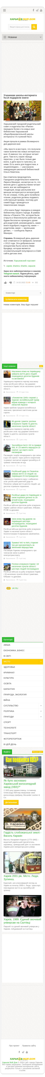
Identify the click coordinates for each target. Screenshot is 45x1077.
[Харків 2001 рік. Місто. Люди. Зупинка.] (22, 862)
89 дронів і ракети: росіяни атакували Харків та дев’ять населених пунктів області (24, 423)
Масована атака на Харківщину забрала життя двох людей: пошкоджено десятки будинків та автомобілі (26, 375)
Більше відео (37, 752)
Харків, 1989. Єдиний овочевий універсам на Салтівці (22, 921)
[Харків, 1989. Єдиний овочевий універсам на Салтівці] (22, 905)
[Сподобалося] (5, 282)
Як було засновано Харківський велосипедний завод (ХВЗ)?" (20, 783)
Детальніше (11, 802)
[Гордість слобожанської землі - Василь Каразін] (22, 819)
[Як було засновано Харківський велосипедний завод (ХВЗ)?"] (22, 767)
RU (16, 588)
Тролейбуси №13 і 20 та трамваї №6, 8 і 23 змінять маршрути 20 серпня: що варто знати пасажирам (26, 448)
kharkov (16, 266)
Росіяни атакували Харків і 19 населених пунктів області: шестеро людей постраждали (25, 566)
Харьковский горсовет (24, 260)
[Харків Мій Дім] (22, 19)
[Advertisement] (22, 67)
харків (9, 266)
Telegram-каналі (11, 274)
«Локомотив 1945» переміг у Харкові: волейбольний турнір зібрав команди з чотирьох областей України (25, 401)
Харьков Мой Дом (9, 1062)
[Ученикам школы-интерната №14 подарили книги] (22, 110)
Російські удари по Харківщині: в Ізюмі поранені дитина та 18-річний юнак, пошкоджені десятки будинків (26, 498)
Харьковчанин (10, 392)
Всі (41, 366)
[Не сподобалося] (10, 282)
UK (8, 588)
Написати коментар (17, 299)
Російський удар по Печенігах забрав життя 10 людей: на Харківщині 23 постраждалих (25, 473)
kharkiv (24, 266)
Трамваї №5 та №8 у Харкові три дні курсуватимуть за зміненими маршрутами (25, 545)
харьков (31, 266)
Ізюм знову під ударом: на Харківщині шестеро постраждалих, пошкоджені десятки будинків (24, 522)
